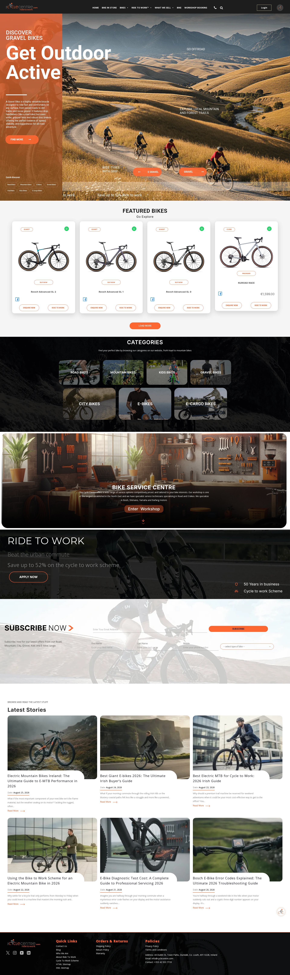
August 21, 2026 (114, 889)
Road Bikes (11, 184)
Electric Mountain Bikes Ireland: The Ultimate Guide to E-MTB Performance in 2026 (42, 780)
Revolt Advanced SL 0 (178, 291)
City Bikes (10, 190)
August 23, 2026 (207, 787)
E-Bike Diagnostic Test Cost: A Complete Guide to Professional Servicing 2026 (134, 880)
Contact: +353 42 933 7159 (158, 962)
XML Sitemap (62, 967)
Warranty (100, 953)
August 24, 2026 (114, 787)
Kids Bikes (23, 190)
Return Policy (102, 949)
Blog (58, 949)
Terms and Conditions (156, 949)
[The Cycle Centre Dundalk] (32, 6)
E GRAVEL (149, 171)
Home (95, 7)
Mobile (186, 643)
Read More (13, 811)
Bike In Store (109, 7)
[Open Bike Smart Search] (281, 911)
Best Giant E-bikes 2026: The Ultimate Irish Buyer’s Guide (133, 778)
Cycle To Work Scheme (67, 960)
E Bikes (39, 184)
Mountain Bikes (26, 184)
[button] (58, 307)
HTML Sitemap (63, 964)
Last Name (142, 643)
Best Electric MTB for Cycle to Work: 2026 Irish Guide (223, 778)
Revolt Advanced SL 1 (111, 291)
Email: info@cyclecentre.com (159, 958)
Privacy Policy (152, 946)
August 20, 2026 (207, 889)
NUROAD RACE (246, 283)
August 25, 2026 (21, 792)
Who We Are (62, 953)
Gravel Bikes (51, 184)
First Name (97, 643)
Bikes (123, 7)
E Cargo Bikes (37, 190)
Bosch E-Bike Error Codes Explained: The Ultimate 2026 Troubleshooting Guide (227, 880)
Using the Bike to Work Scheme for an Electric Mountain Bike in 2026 (40, 880)
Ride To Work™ (140, 7)
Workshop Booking (195, 7)
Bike (179, 7)
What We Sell (163, 7)
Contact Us (61, 946)
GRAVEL (192, 171)
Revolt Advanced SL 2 (43, 291)
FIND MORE (20, 139)
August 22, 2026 (21, 889)
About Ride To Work (66, 957)
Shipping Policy (103, 946)
